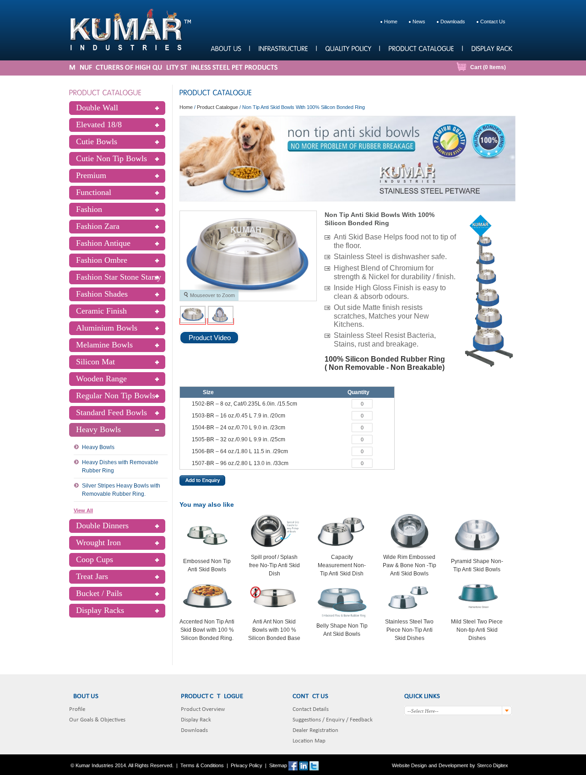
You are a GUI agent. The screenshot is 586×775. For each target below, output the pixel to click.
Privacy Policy (246, 765)
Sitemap (278, 765)
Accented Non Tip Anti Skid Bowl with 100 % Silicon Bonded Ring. (206, 629)
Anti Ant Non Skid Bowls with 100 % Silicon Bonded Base (274, 629)
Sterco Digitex (492, 765)
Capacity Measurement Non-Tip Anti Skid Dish (342, 565)
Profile (77, 709)
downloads (452, 21)
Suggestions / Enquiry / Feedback (333, 720)
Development (453, 765)
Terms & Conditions (202, 765)
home (390, 21)
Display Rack (196, 720)
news (418, 21)
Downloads (194, 730)
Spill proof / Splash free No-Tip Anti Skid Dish (274, 565)
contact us (492, 21)
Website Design (409, 765)
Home (186, 107)
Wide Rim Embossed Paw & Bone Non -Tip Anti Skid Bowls (409, 565)
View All (83, 510)
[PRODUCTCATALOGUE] (421, 48)
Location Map (309, 741)
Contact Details (311, 709)
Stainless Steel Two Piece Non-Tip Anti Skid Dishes (409, 629)
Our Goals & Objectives (97, 720)
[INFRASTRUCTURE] (283, 48)
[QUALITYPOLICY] (348, 48)
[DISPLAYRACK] (491, 48)
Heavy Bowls (98, 447)
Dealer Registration (315, 730)
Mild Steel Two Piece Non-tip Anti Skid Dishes (477, 629)
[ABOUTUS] (225, 48)
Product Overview (203, 709)
